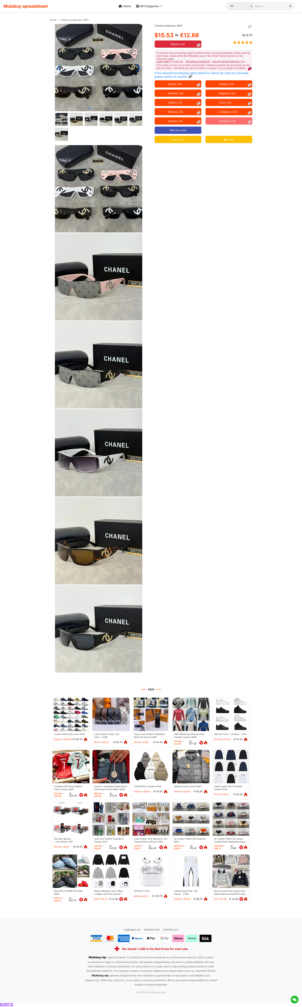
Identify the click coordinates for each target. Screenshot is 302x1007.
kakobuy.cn (170, 929)
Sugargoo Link (227, 93)
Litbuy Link (225, 102)
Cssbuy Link (175, 83)
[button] (59, 68)
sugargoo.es (132, 929)
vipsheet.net (152, 929)
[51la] (6, 1005)
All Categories (149, 6)
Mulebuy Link (175, 111)
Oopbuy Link (175, 102)
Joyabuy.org (198, 926)
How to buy (178, 139)
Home (127, 6)
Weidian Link (178, 44)
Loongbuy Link (227, 120)
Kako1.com (179, 926)
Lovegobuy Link (228, 111)
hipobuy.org (143, 926)
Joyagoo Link (226, 83)
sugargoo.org (123, 926)
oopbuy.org (103, 926)
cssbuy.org (162, 926)
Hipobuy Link (175, 120)
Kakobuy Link (175, 93)
